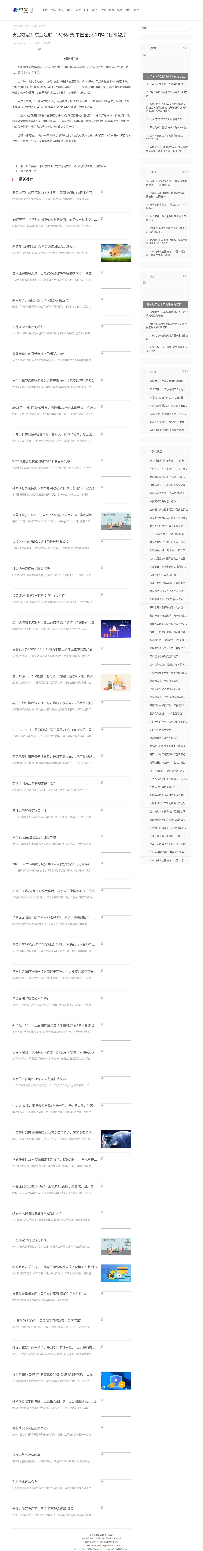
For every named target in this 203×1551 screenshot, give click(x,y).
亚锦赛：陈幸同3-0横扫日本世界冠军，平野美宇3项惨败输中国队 (169, 640)
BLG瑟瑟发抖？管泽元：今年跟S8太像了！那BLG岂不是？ (169, 460)
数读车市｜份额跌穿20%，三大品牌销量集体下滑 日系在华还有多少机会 (167, 149)
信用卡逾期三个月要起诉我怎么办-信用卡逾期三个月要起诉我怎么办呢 (55, 1052)
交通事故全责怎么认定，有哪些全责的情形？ (169, 648)
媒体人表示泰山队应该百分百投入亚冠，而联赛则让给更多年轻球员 (169, 624)
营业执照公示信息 (113, 1546)
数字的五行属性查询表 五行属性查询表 (39, 1079)
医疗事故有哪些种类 (26, 1455)
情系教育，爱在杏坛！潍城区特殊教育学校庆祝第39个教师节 (54, 1267)
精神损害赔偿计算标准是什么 (165, 738)
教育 (111, 10)
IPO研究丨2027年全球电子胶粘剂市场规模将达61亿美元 (167, 242)
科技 (119, 10)
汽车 (53, 10)
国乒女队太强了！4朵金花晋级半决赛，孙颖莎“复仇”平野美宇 (169, 713)
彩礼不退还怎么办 (24, 1481)
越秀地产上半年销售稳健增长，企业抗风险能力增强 (167, 314)
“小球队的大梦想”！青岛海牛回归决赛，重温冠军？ (47, 1320)
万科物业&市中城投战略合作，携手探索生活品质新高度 (166, 326)
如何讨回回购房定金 (160, 730)
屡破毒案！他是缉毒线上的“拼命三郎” (38, 354)
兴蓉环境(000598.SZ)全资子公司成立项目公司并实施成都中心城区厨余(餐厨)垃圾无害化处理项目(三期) (55, 515)
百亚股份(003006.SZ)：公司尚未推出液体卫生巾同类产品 (52, 649)
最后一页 (31, 171)
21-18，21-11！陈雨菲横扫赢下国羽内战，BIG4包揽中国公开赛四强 (55, 730)
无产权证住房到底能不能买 (164, 656)
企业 (86, 10)
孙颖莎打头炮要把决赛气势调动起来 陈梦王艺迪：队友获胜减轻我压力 (55, 488)
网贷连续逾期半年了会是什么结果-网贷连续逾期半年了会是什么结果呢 (169, 673)
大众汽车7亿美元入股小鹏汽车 (166, 119)
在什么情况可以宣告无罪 (29, 810)
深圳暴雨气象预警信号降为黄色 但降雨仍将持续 (169, 607)
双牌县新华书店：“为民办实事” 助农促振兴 (166, 206)
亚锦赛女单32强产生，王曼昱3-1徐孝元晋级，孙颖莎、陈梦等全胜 (169, 705)
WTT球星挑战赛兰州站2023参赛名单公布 (41, 461)
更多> (185, 48)
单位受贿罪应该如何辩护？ (31, 998)
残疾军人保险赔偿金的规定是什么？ (37, 1213)
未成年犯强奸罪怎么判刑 (163, 575)
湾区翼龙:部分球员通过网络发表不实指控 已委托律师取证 (169, 697)
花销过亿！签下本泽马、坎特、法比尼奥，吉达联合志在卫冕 (169, 469)
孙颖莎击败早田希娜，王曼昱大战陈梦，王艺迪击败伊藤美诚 (54, 1401)
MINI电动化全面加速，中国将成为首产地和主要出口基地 (165, 253)
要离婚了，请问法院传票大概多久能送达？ (42, 300)
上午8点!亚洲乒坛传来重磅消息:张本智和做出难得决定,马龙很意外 (169, 770)
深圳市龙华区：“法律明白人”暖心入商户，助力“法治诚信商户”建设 (169, 599)
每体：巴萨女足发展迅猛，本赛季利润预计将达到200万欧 (169, 632)
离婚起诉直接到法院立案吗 (164, 681)
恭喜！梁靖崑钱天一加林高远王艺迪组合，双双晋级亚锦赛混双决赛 (55, 971)
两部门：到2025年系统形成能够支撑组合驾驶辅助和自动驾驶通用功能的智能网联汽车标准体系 (166, 107)
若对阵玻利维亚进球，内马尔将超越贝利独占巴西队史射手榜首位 (169, 615)
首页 (45, 10)
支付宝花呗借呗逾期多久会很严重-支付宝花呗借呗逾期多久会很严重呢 (55, 380)
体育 (78, 10)
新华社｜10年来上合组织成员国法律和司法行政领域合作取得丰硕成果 (55, 1025)
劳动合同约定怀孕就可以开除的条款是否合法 (169, 583)
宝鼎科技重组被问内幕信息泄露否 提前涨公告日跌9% (49, 1293)
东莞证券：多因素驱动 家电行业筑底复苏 (166, 218)
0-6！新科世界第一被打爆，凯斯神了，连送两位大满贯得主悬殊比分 (169, 534)
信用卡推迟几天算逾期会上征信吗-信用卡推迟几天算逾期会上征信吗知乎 (169, 803)
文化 (103, 10)
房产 (70, 10)
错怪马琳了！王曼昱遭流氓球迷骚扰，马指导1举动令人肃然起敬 (169, 485)
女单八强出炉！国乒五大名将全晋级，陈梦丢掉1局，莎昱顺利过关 (169, 558)
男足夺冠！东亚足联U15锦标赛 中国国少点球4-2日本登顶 (52, 192)
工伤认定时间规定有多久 (29, 1240)
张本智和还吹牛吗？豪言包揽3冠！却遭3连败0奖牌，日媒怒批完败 (55, 1374)
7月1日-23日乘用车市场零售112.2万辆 (167, 94)
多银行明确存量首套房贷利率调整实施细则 (169, 722)
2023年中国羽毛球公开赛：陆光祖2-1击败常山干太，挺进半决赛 (55, 407)
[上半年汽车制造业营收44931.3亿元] (165, 67)
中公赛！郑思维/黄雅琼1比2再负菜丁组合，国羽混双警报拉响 (55, 1132)
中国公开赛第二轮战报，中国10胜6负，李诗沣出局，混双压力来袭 (169, 836)
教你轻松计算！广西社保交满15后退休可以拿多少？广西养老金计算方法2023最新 (169, 819)
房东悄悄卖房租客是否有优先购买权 (169, 509)
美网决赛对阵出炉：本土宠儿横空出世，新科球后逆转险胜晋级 (169, 542)
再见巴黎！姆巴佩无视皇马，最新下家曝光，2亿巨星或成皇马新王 (55, 703)
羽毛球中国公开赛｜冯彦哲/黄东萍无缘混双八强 (169, 828)
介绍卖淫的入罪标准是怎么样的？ (167, 795)
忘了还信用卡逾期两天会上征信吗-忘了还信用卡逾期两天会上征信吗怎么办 (55, 622)
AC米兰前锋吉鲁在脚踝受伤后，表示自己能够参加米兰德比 (53, 891)
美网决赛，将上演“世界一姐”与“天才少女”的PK (169, 550)
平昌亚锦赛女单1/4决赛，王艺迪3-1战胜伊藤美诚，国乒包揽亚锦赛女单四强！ (55, 1186)
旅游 (94, 10)
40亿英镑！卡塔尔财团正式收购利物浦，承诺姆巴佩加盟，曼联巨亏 (66, 166)
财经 (128, 10)
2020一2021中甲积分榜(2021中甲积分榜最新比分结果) (50, 864)
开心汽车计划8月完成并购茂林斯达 (168, 127)
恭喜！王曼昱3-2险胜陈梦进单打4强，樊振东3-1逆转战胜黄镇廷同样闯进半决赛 (55, 944)
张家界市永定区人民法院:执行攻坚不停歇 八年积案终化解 (169, 591)
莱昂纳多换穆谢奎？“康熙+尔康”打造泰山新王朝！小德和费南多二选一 (169, 477)
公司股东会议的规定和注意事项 (34, 837)
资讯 (61, 10)
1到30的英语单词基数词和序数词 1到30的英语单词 (166, 230)
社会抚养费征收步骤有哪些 (31, 568)
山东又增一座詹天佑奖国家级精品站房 (167, 337)
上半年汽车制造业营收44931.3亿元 (168, 84)
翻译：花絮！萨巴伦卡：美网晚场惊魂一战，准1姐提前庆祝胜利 (55, 1347)
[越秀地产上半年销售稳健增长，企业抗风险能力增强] (165, 294)
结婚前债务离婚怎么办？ (163, 787)
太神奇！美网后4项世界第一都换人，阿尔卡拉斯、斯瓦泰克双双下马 (55, 434)
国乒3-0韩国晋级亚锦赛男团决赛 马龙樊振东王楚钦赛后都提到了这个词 (169, 852)
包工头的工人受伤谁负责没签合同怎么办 (169, 811)
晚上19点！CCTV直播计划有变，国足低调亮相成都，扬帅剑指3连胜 (55, 676)
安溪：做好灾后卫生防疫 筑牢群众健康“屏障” (43, 1508)
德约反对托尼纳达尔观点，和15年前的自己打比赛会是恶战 (169, 689)
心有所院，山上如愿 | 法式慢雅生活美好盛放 (166, 349)
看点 (136, 10)
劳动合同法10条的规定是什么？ (34, 783)
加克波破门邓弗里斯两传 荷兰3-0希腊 (38, 595)
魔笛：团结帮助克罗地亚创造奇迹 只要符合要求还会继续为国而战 (169, 754)
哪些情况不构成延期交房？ (31, 1428)
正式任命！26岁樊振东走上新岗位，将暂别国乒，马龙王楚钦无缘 (55, 1159)
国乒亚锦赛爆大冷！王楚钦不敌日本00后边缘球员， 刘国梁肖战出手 (55, 273)
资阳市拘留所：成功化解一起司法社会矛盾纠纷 (169, 518)
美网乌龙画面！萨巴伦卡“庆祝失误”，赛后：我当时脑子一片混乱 (55, 918)
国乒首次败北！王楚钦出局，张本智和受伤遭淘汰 (169, 779)
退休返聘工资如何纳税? (28, 327)
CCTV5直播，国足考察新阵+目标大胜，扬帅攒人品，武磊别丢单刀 (55, 1105)
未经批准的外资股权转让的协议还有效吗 (40, 542)
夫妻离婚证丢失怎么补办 (163, 501)
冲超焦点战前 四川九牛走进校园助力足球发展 (44, 246)
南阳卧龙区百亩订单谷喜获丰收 (166, 526)
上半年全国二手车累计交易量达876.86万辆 (164, 137)
